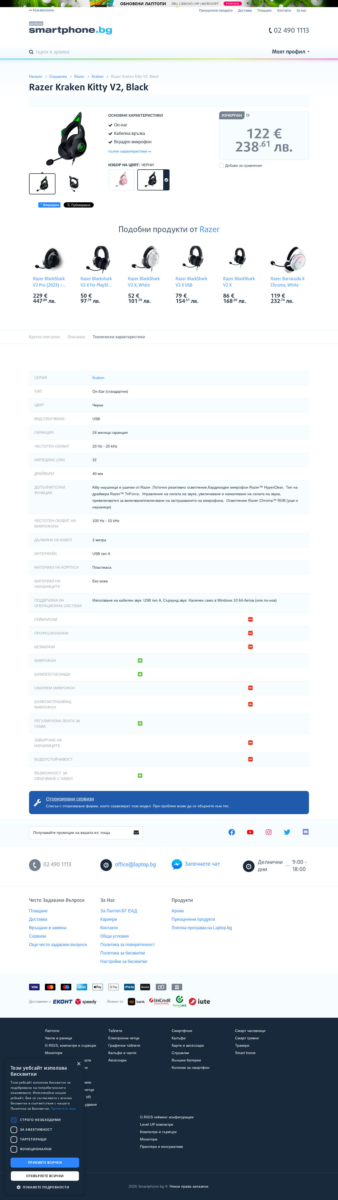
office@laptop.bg (135, 865)
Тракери (242, 1045)
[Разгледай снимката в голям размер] (66, 139)
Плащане (264, 10)
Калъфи (179, 1038)
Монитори (53, 1053)
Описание (76, 337)
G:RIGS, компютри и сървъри (70, 1045)
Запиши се (136, 833)
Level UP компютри (156, 1124)
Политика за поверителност (127, 944)
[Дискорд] (305, 833)
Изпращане (50, 204)
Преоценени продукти (216, 10)
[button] (45, 1186)
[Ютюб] (250, 833)
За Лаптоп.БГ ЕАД (118, 911)
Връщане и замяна (47, 928)
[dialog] (44, 1126)
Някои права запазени (189, 1186)
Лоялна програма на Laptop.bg (202, 928)
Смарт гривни (247, 1038)
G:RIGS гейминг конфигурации (167, 1117)
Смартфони (182, 1031)
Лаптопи (52, 1031)
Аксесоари (117, 1060)
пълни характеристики (127, 151)
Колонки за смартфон (190, 1067)
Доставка (245, 10)
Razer (210, 230)
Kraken (98, 378)
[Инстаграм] (268, 833)
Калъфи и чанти (122, 1053)
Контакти (284, 10)
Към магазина (43, 10)
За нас (301, 10)
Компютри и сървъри (158, 1132)
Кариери (108, 919)
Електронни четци (123, 1038)
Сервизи (37, 936)
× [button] (79, 1064)
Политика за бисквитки (122, 953)
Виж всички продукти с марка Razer (61, 296)
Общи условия (114, 936)
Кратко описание (44, 337)
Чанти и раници (58, 1038)
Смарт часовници (250, 1031)
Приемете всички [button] (45, 1162)
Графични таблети (124, 1045)
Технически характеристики (119, 337)
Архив (178, 911)
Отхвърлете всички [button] (45, 1176)
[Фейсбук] (231, 833)
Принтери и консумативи (161, 1146)
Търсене (32, 52)
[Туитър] (287, 833)
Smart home (245, 1053)
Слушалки (180, 1053)
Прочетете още (63, 1108)
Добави (243, 165)
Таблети (115, 1031)
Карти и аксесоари (188, 1045)
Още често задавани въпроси (58, 944)
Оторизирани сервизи (70, 798)
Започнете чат (202, 864)
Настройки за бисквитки (123, 961)
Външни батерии (186, 1060)
